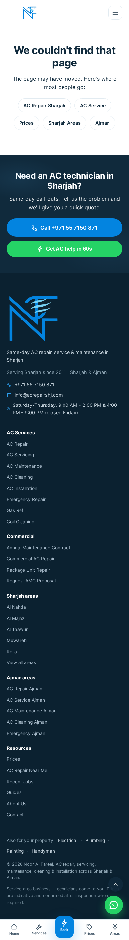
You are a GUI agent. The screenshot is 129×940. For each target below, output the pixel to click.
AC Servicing (20, 454)
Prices (26, 123)
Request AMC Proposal (31, 580)
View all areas (21, 662)
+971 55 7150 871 (34, 384)
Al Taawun (18, 629)
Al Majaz (15, 618)
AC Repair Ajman (24, 688)
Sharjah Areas (64, 123)
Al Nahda (16, 607)
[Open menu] (115, 13)
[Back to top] (115, 884)
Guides (14, 792)
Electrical (67, 840)
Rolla (12, 651)
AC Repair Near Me (27, 770)
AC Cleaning (20, 477)
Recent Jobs (20, 781)
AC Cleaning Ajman (27, 722)
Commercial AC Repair (31, 558)
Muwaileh (17, 640)
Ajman (102, 123)
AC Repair (17, 444)
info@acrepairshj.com (39, 395)
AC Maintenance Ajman (32, 710)
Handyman (43, 851)
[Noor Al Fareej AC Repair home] (30, 12)
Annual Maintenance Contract (38, 547)
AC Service (93, 105)
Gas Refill (16, 510)
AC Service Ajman (26, 700)
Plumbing (95, 840)
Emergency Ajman (26, 733)
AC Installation (22, 488)
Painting (15, 851)
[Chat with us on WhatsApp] (114, 905)
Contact (15, 814)
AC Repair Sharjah (44, 105)
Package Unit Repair (28, 570)
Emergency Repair (26, 499)
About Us (16, 803)
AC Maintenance (24, 466)
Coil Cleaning (20, 521)
